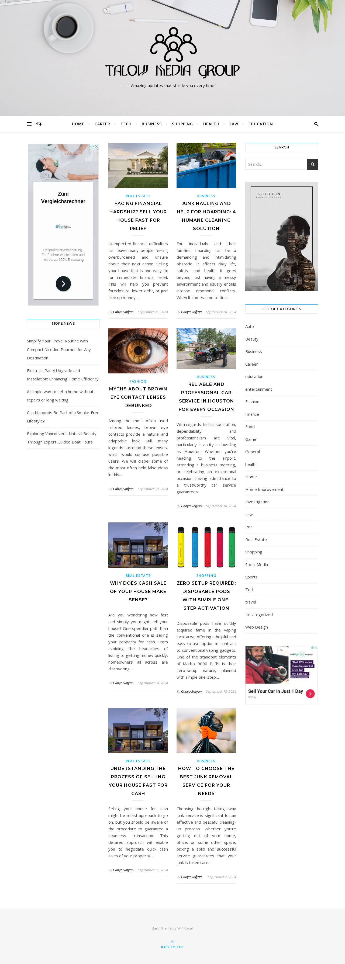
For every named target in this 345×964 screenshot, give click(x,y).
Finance (252, 414)
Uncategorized (259, 614)
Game (250, 439)
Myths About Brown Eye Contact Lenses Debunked (138, 397)
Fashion (138, 381)
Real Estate (138, 196)
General (252, 451)
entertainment (258, 389)
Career (102, 123)
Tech (126, 123)
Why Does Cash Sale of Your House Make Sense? (138, 591)
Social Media (256, 564)
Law (234, 123)
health (211, 123)
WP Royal (185, 928)
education (261, 123)
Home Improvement (264, 489)
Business (152, 123)
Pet (248, 526)
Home (78, 123)
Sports (251, 577)
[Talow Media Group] (172, 53)
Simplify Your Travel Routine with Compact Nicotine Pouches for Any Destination (59, 349)
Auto (249, 326)
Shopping (182, 123)
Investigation (257, 501)
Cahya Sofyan (123, 311)
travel (250, 602)
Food (250, 426)
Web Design (256, 627)
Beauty (251, 339)
